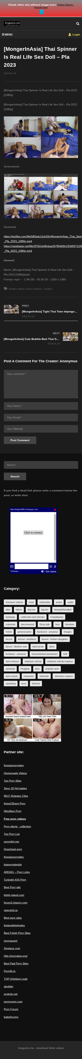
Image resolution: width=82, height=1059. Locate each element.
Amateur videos (17, 289)
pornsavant (10, 940)
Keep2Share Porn (14, 803)
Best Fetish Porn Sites (17, 932)
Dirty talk (45, 624)
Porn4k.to (9, 971)
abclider (8, 986)
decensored (27, 624)
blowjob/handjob (63, 609)
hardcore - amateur (43, 289)
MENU (9, 34)
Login (76, 34)
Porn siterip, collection (17, 826)
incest (9, 639)
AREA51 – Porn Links (17, 872)
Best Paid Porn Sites (16, 963)
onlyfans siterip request (60, 661)
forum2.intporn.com (15, 902)
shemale (44, 676)
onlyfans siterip (33, 661)
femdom (69, 624)
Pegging (25, 669)
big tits (44, 609)
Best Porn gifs (12, 887)
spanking (11, 683)
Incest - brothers (27, 639)
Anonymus (68, 361)
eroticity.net (11, 993)
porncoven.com (13, 1001)
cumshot (10, 624)
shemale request (64, 676)
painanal (10, 669)
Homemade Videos (15, 773)
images (68, 632)
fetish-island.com (14, 895)
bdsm (19, 609)
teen (23, 683)
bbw (8, 609)
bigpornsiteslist (13, 864)
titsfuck (36, 683)
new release (12, 661)
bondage (10, 617)
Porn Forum (11, 1009)
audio (70, 602)
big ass (31, 609)
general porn (24, 632)
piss (37, 669)
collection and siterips (33, 617)
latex (52, 646)
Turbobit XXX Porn (15, 879)
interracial (37, 646)
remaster (29, 676)
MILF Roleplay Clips (16, 795)
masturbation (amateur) (44, 654)
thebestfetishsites (14, 925)
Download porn (13, 849)
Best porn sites (13, 917)
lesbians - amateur (16, 654)
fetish (9, 632)
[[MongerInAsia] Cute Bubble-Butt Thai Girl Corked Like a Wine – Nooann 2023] (41, 338)
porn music (12, 676)
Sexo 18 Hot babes (15, 788)
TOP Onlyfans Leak (15, 978)
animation (44, 602)
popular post (52, 669)
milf (65, 654)
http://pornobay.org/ (15, 955)
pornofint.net (11, 841)
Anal (31, 602)
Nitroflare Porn (12, 811)
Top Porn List (12, 833)
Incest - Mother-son (16, 646)
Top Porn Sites (12, 780)
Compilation (56, 617)
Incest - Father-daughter (55, 639)
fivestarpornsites (14, 765)
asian (29, 289)
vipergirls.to (11, 910)
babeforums (11, 1016)
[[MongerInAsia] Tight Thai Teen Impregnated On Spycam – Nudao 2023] (41, 311)
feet (57, 624)
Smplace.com (12, 948)
